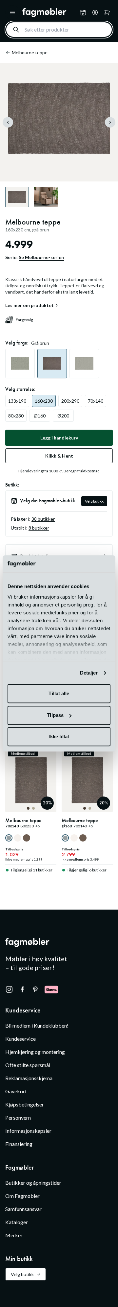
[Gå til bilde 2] (33, 808)
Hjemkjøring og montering (35, 1052)
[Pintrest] (35, 989)
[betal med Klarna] (51, 989)
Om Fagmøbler (22, 1196)
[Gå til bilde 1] (28, 808)
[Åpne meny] (12, 12)
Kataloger (16, 1222)
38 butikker (43, 519)
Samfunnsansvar (23, 1209)
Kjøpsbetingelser (24, 1104)
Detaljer (89, 673)
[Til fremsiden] (49, 12)
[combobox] (59, 29)
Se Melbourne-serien (41, 257)
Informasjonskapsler (28, 1131)
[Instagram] (9, 989)
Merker (14, 1235)
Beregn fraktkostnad (82, 470)
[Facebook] (22, 989)
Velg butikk (94, 501)
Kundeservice (20, 1038)
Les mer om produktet (29, 305)
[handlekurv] (95, 12)
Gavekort (16, 1091)
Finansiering (18, 1144)
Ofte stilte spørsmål (27, 1065)
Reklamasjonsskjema (28, 1078)
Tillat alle (59, 694)
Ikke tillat (59, 737)
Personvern (18, 1117)
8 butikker (39, 528)
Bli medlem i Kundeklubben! (37, 1025)
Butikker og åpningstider (33, 1182)
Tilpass (55, 715)
